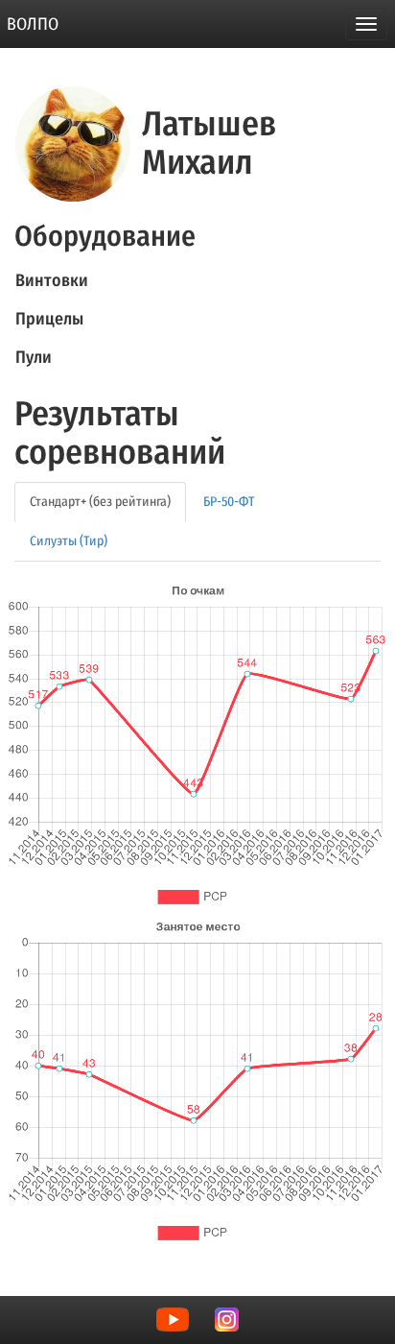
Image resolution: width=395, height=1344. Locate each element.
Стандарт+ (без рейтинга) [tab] (100, 501)
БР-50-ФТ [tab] (228, 501)
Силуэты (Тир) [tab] (68, 541)
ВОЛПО (32, 24)
